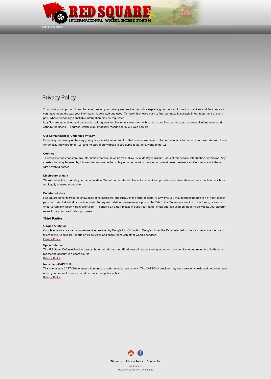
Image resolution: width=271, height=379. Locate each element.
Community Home (52, 26)
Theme (115, 361)
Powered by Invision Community (135, 369)
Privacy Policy (52, 239)
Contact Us (153, 361)
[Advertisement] (112, 64)
